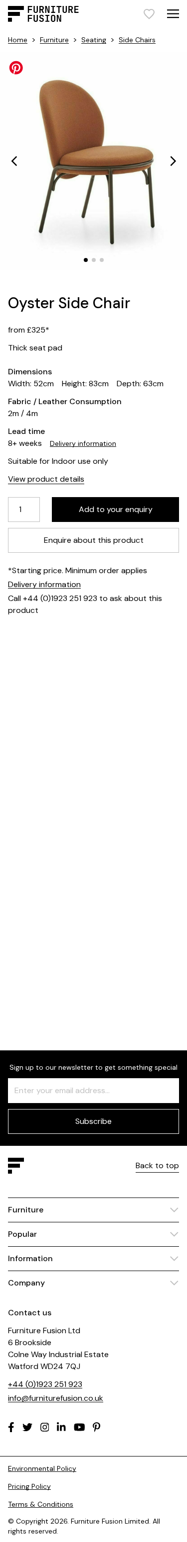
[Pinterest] (96, 1427)
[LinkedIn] (61, 1427)
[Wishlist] (149, 14)
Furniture (54, 39)
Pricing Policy (29, 1486)
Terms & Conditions (40, 1504)
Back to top (157, 1165)
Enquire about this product (94, 540)
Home (17, 39)
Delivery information (83, 443)
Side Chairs (137, 39)
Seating (93, 39)
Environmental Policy (42, 1468)
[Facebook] (11, 1427)
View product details (46, 479)
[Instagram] (44, 1427)
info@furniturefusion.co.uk (55, 1398)
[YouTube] (79, 1427)
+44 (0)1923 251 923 (45, 1384)
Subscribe (93, 1121)
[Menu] (173, 13)
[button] (14, 161)
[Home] (43, 14)
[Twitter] (27, 1427)
